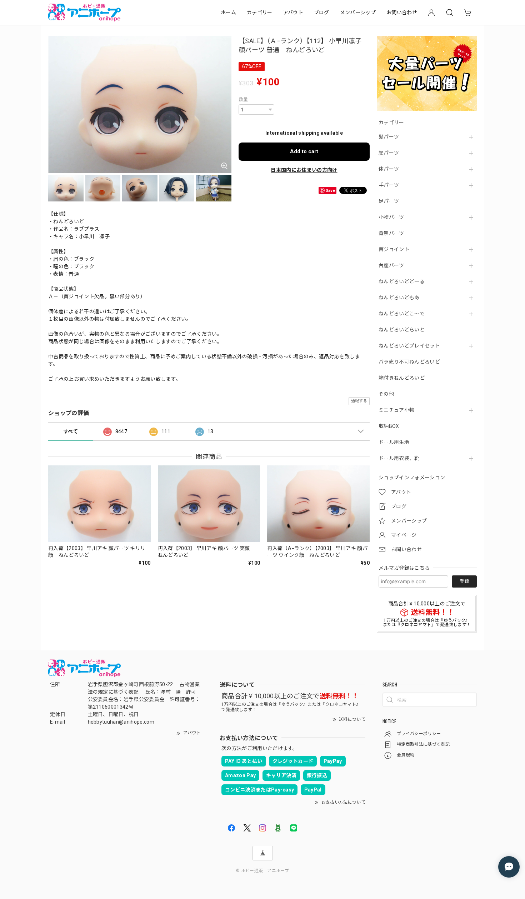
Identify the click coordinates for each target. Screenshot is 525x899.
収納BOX (389, 426)
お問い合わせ (401, 12)
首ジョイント (394, 249)
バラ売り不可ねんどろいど (409, 362)
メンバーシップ (358, 12)
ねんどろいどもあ (399, 297)
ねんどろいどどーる (402, 281)
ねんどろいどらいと (402, 330)
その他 (386, 394)
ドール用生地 (394, 442)
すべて (70, 431)
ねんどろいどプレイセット (409, 346)
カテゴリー (259, 12)
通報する (359, 401)
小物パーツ (391, 217)
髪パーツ (389, 137)
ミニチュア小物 (396, 410)
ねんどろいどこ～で (402, 313)
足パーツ (389, 201)
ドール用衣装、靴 (399, 458)
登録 (464, 581)
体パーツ (389, 169)
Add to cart (304, 151)
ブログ (321, 12)
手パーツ (389, 185)
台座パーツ (391, 265)
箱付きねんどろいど (402, 378)
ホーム (228, 12)
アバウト (293, 12)
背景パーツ (391, 233)
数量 (243, 99)
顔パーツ (389, 153)
